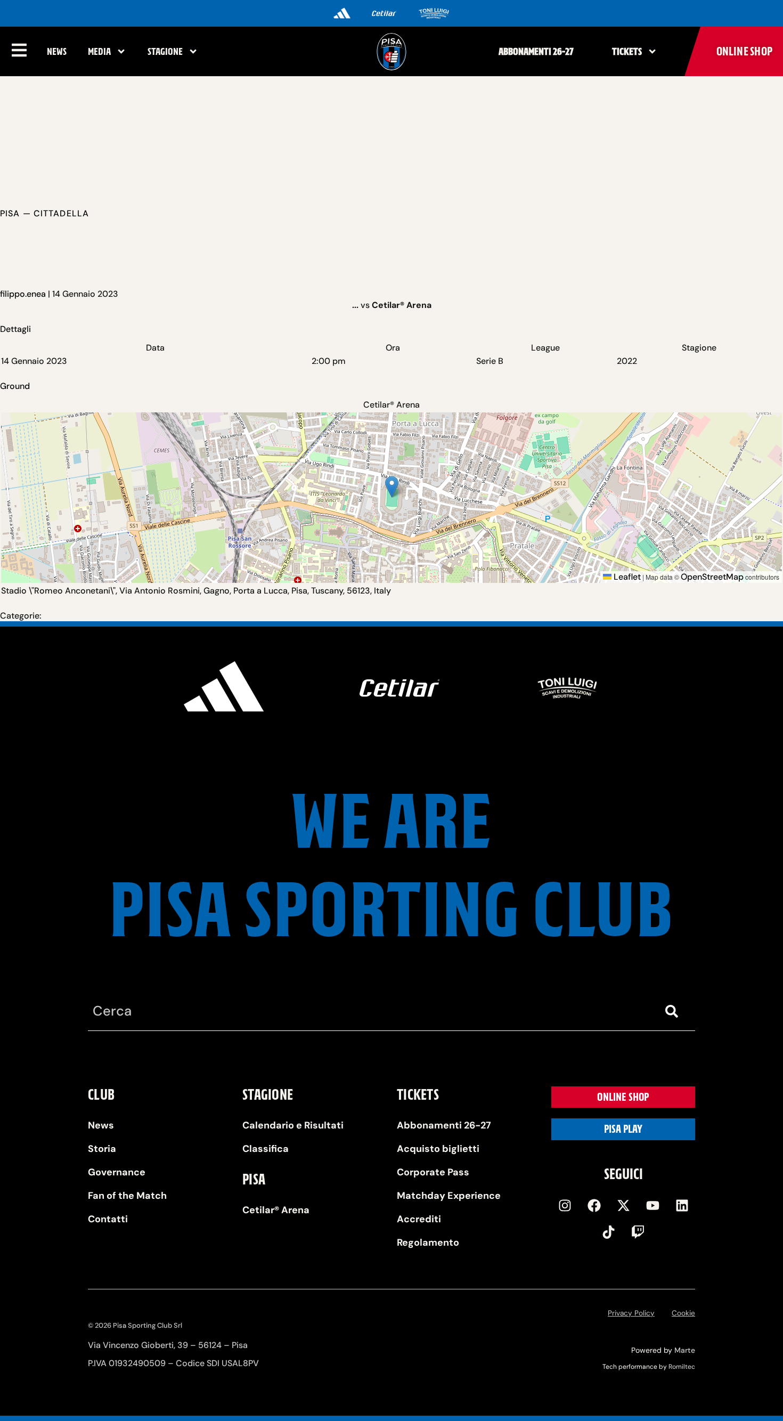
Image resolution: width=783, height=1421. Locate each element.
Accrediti (419, 1219)
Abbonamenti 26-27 (536, 51)
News (57, 51)
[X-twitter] (623, 1205)
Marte (684, 1350)
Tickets (627, 51)
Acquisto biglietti (438, 1148)
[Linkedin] (681, 1205)
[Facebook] (594, 1205)
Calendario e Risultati (293, 1125)
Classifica (265, 1148)
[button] (391, 487)
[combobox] (370, 1011)
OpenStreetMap (712, 576)
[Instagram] (564, 1205)
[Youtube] (652, 1205)
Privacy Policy (631, 1313)
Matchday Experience (449, 1195)
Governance (116, 1172)
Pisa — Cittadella (44, 213)
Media (99, 51)
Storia (102, 1148)
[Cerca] (673, 1011)
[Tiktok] (609, 1232)
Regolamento (428, 1242)
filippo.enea (23, 293)
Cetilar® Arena (275, 1210)
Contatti (108, 1219)
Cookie (683, 1313)
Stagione (165, 51)
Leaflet (626, 576)
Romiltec (681, 1366)
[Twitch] (638, 1232)
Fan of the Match (127, 1195)
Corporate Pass (433, 1172)
